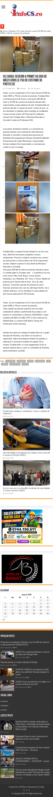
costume (10, 361)
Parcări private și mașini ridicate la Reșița (19, 662)
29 (41, 614)
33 (16, 665)
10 (5, 607)
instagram (4, 706)
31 (29, 677)
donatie (21, 361)
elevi (31, 361)
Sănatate (11, 31)
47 (29, 657)
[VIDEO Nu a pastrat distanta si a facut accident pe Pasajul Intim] (7, 655)
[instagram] (29, 790)
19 (20, 610)
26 (20, 614)
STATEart (22, 787)
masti (5, 364)
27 (27, 614)
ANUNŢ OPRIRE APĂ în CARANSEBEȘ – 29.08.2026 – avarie (32, 759)
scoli (25, 364)
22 (41, 610)
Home (4, 31)
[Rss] (24, 790)
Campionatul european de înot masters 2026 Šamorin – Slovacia (32, 748)
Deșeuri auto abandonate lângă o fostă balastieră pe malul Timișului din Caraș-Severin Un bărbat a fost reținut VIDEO (32, 772)
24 (5, 614)
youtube (4, 710)
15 (41, 607)
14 (34, 607)
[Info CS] (26, 10)
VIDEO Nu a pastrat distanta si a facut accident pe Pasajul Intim (32, 653)
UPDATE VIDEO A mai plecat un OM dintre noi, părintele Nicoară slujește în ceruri (32, 672)
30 (48, 614)
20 (27, 610)
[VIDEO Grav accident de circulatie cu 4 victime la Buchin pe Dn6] (7, 686)
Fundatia (40, 361)
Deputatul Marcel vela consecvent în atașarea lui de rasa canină (31, 737)
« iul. (3, 620)
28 (34, 614)
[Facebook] (26, 790)
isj (49, 361)
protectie (15, 364)
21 (34, 610)
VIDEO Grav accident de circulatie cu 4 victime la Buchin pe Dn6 (32, 683)
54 (16, 647)
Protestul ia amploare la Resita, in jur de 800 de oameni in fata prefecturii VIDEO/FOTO (25, 643)
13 (27, 607)
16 (48, 607)
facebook (4, 701)
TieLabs (41, 787)
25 (13, 614)
